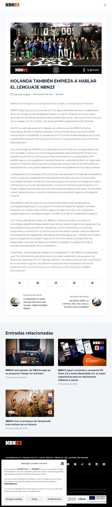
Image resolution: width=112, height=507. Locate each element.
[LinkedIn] (56, 283)
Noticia (59, 94)
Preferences (54, 499)
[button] (62, 463)
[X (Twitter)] (38, 283)
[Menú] (105, 5)
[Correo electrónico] (92, 283)
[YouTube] (104, 464)
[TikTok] (82, 464)
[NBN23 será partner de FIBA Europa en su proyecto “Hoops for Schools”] (30, 352)
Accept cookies (14, 499)
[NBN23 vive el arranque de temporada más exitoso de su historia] (30, 403)
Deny (34, 499)
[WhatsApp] (74, 283)
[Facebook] (20, 283)
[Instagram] (75, 464)
